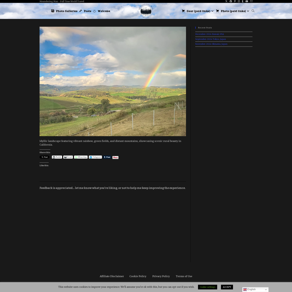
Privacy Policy (161, 276)
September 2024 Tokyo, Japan (210, 39)
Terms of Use (184, 276)
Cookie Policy (137, 276)
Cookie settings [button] (207, 287)
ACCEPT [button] (227, 287)
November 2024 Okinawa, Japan (211, 44)
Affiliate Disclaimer (112, 276)
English (251, 289)
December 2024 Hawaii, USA (209, 34)
